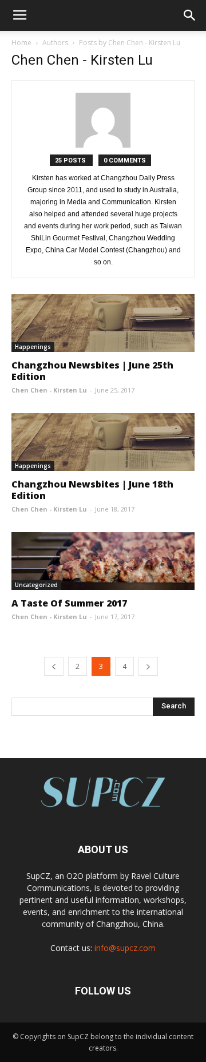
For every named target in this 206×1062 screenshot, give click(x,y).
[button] (190, 15)
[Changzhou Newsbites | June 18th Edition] (103, 442)
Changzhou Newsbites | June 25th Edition (92, 371)
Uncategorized (36, 585)
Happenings (33, 347)
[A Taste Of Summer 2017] (103, 561)
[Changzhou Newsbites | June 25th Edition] (103, 323)
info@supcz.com (125, 947)
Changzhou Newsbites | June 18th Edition (92, 490)
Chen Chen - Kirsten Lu (49, 390)
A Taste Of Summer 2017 (69, 603)
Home (21, 42)
